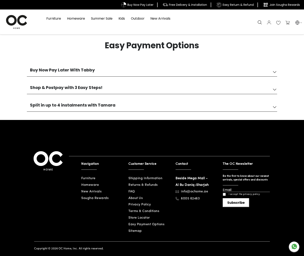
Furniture (88, 178)
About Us (135, 198)
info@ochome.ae (194, 191)
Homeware (90, 185)
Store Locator (139, 217)
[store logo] (16, 22)
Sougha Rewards (95, 198)
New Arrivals (91, 191)
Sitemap (135, 231)
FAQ (131, 191)
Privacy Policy (139, 204)
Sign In (269, 22)
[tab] (152, 71)
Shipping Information (145, 178)
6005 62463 (190, 198)
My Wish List (278, 23)
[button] (297, 23)
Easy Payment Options (146, 224)
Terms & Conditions (143, 211)
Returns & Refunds (143, 185)
